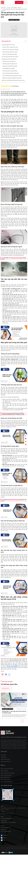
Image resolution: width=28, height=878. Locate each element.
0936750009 (7, 831)
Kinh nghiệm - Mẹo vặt (8, 708)
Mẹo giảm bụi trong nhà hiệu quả (9, 59)
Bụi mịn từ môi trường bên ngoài (10, 54)
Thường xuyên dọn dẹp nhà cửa (10, 63)
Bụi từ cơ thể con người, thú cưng (10, 47)
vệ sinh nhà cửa (8, 413)
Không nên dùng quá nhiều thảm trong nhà (12, 77)
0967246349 (7, 827)
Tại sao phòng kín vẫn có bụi (8, 44)
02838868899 (12, 822)
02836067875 (4, 822)
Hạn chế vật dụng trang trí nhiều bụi (11, 73)
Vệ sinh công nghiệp (12, 666)
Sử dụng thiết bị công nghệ (9, 68)
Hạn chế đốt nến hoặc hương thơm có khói (12, 75)
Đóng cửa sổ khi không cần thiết (10, 66)
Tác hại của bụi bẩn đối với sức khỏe (10, 56)
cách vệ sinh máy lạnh (14, 499)
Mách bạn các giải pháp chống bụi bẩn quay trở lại (13, 80)
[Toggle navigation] (25, 2)
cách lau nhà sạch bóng (16, 257)
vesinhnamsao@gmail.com (7, 818)
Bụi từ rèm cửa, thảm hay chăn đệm (10, 49)
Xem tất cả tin (5, 688)
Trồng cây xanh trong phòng (9, 61)
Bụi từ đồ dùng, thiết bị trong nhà (10, 51)
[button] (22, 721)
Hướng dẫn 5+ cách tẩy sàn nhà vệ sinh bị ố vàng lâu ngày (14, 712)
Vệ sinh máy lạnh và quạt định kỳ (10, 70)
